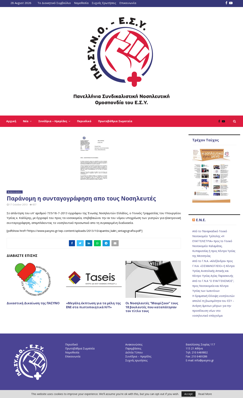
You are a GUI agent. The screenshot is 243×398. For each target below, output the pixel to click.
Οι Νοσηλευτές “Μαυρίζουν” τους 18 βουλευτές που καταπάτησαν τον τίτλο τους (151, 307)
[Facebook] (220, 121)
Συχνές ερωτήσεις (136, 360)
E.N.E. (201, 220)
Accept (188, 394)
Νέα (25, 121)
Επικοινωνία (127, 3)
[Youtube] (224, 121)
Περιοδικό (84, 121)
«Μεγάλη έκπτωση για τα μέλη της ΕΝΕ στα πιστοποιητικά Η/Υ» (93, 305)
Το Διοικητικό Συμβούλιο (54, 3)
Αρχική (11, 121)
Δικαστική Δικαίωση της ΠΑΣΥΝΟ (33, 303)
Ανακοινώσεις (15, 192)
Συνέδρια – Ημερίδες (52, 121)
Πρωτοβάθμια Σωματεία (115, 121)
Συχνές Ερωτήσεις (104, 3)
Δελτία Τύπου (134, 352)
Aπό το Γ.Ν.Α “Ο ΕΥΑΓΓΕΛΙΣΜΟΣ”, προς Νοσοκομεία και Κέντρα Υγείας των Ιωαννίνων (213, 286)
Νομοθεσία (81, 3)
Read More (205, 394)
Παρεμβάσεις (133, 348)
